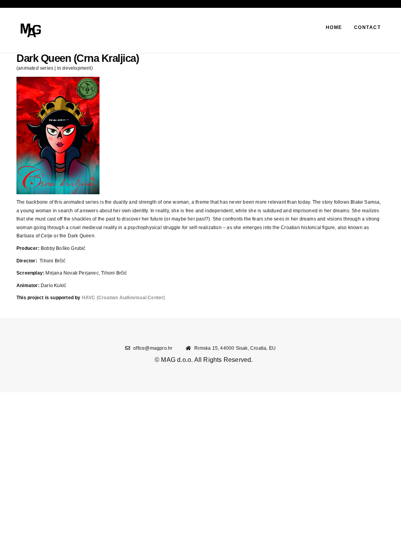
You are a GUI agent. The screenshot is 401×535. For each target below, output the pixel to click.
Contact (367, 27)
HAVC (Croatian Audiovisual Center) (123, 297)
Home (334, 27)
